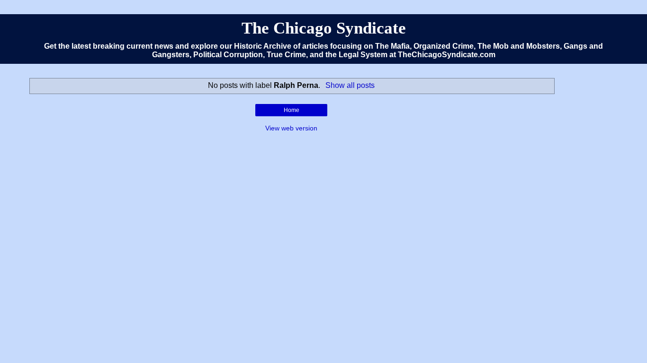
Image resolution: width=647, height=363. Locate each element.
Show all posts (349, 85)
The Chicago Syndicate (324, 28)
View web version (291, 128)
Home (291, 110)
